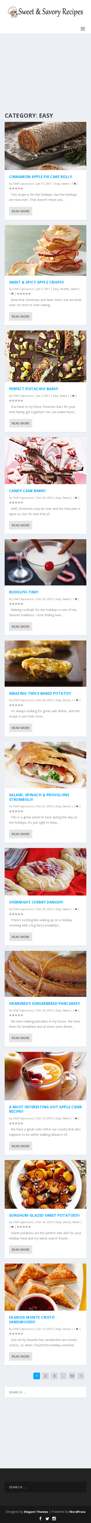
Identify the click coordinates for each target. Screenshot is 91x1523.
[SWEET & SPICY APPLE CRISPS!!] (46, 250)
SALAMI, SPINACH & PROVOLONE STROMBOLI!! (39, 797)
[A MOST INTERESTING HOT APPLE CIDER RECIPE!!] (46, 1076)
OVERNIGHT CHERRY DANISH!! (36, 902)
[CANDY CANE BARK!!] (46, 460)
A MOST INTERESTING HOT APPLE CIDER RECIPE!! (45, 1109)
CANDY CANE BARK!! (27, 490)
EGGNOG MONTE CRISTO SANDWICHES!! (32, 1319)
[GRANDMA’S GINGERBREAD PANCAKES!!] (46, 974)
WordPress (77, 1512)
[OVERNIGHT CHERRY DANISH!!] (46, 872)
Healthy (64, 289)
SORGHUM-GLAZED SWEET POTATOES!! (44, 1215)
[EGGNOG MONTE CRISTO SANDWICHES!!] (46, 1287)
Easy (57, 184)
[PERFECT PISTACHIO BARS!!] (46, 356)
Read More (21, 211)
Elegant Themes (36, 1512)
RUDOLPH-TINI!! (24, 592)
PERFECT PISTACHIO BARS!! (33, 388)
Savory (67, 700)
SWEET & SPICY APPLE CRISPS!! (36, 282)
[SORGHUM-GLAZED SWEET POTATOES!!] (46, 1184)
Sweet (65, 184)
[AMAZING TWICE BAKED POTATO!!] (46, 664)
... (63, 1376)
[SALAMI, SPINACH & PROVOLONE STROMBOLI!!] (46, 765)
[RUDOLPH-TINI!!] (46, 562)
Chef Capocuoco (23, 184)
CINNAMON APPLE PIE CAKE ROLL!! (40, 176)
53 (72, 1376)
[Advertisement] (44, 73)
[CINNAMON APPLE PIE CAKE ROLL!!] (46, 146)
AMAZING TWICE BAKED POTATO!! (40, 693)
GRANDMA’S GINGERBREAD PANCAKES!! (44, 1003)
